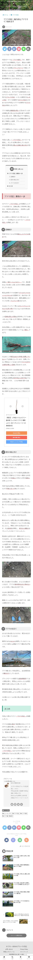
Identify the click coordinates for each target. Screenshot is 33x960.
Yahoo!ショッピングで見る (16, 442)
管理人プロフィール (9, 951)
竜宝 (11, 816)
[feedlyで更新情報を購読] (18, 804)
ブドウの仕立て (15, 183)
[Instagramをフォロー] (15, 804)
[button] (29, 466)
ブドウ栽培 (24, 813)
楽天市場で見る (16, 437)
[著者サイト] (12, 804)
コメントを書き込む (16, 935)
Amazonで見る (16, 433)
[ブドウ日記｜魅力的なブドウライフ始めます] (14, 49)
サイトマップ (24, 951)
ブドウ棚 (6, 816)
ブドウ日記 (6, 810)
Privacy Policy (24, 949)
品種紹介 (13, 176)
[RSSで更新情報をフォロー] (21, 804)
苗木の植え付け (15, 179)
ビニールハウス (7, 813)
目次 (16, 169)
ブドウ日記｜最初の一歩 (16, 173)
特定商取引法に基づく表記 (16, 954)
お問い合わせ (9, 949)
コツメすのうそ (15, 783)
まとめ (11, 186)
